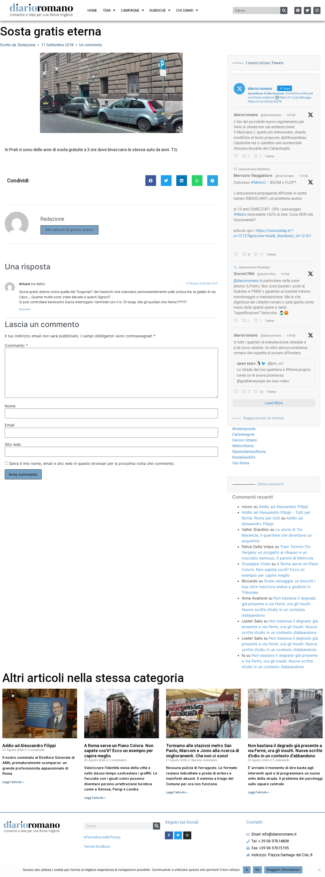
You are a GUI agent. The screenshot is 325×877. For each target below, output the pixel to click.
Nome (10, 406)
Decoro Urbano (244, 440)
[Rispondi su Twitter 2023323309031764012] (236, 254)
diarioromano (246, 115)
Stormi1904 (244, 274)
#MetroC (258, 182)
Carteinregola (243, 434)
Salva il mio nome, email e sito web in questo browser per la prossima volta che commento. (92, 463)
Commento (16, 345)
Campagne (130, 10)
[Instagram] (316, 10)
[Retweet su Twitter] (235, 169)
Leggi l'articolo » (13, 782)
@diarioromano (271, 115)
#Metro (240, 214)
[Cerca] (283, 10)
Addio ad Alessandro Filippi (283, 506)
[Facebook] (297, 10)
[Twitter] (307, 10)
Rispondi (24, 309)
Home (92, 10)
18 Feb (291, 115)
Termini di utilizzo (97, 846)
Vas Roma (240, 463)
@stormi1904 (266, 274)
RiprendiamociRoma (249, 451)
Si (246, 870)
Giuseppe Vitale (256, 563)
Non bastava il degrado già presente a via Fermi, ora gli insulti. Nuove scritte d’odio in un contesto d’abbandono (280, 627)
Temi (107, 10)
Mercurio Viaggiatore (253, 175)
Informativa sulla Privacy (102, 837)
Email (10, 425)
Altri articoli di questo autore (69, 230)
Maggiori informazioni (283, 870)
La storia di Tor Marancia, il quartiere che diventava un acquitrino (277, 535)
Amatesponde (244, 428)
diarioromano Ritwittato (254, 169)
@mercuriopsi (284, 176)
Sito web (13, 444)
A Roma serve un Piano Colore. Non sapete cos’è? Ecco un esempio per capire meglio (280, 569)
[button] (150, 180)
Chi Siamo (184, 10)
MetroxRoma (243, 446)
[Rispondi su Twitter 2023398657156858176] (236, 321)
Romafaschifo (244, 457)
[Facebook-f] (169, 835)
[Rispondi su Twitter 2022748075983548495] (236, 392)
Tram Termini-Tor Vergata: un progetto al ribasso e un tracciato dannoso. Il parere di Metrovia (277, 552)
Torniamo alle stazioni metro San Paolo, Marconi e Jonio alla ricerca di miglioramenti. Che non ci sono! (202, 750)
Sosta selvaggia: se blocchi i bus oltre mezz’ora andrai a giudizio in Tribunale (278, 587)
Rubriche (158, 10)
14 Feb (291, 335)
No (257, 870)
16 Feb (303, 176)
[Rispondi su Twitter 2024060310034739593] (236, 156)
